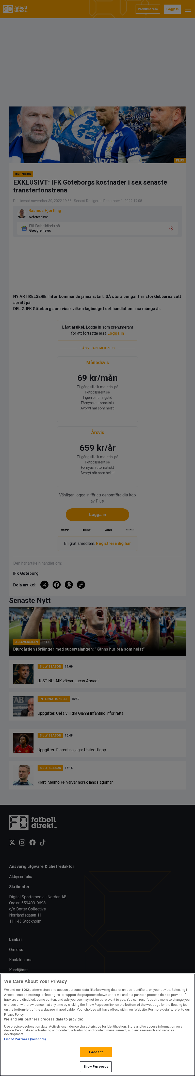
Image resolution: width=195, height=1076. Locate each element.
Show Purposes (96, 1066)
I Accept (96, 1052)
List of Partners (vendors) (25, 1039)
